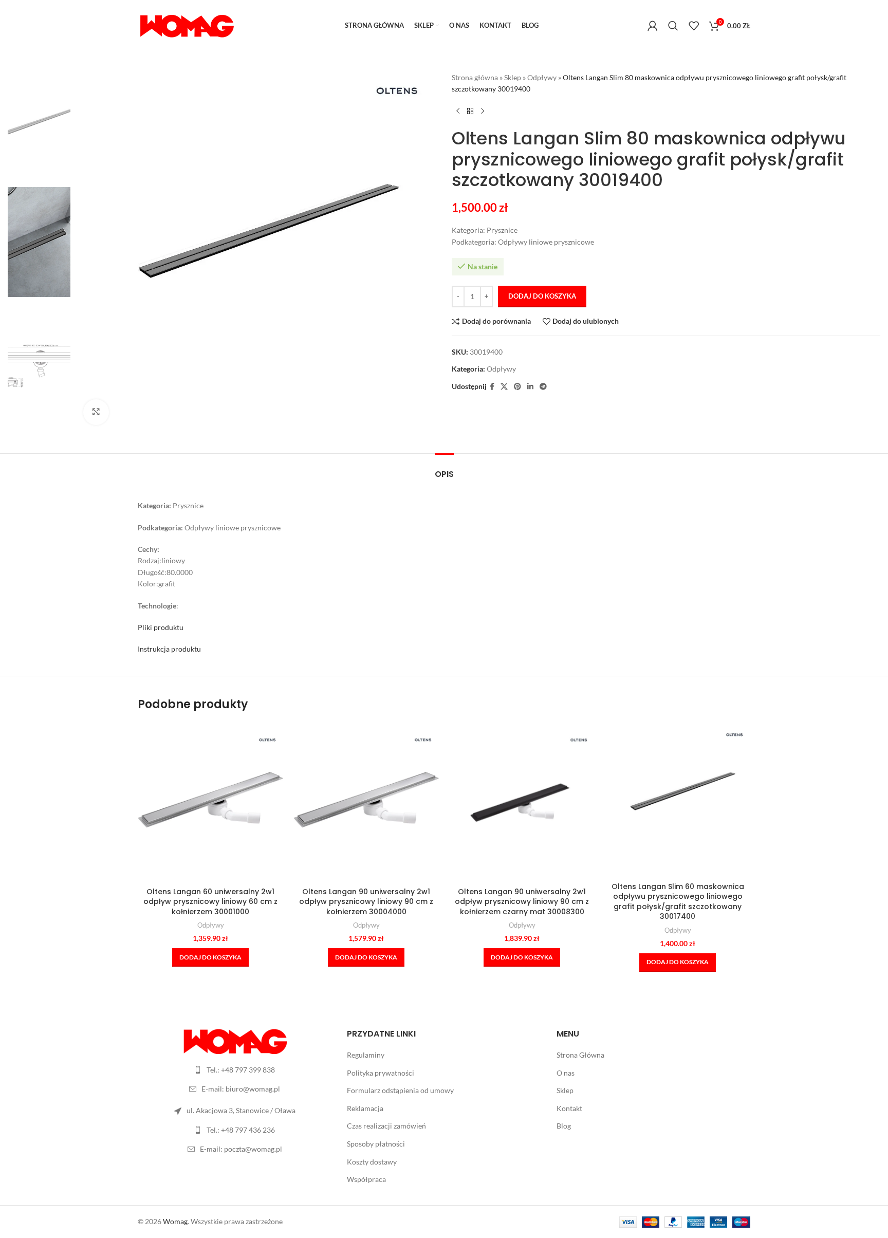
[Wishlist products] (693, 25)
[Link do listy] (234, 1070)
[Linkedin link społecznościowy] (530, 387)
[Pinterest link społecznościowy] (517, 387)
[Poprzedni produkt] (458, 111)
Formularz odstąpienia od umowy (400, 1090)
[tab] (444, 469)
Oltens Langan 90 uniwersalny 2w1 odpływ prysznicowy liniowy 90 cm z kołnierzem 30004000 (366, 901)
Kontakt (569, 1108)
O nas (566, 1072)
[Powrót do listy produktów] (470, 111)
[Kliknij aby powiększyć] (96, 412)
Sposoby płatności (376, 1143)
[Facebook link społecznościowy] (492, 387)
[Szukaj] (673, 25)
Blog (564, 1125)
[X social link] (504, 387)
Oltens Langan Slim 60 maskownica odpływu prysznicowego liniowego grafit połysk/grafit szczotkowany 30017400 (678, 901)
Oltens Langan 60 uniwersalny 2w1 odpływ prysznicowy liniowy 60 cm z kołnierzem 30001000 (210, 901)
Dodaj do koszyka (542, 296)
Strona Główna (580, 1054)
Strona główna (475, 77)
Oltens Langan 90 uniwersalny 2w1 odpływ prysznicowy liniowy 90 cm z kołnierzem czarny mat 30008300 (522, 901)
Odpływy (542, 77)
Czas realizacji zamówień (386, 1125)
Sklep (512, 77)
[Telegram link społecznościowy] (543, 387)
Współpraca (366, 1179)
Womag (175, 1221)
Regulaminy (365, 1054)
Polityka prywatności (380, 1072)
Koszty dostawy (372, 1161)
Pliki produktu (160, 627)
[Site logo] (186, 25)
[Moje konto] (652, 25)
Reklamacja (365, 1108)
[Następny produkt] (482, 111)
